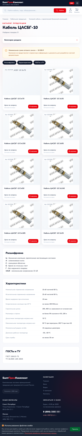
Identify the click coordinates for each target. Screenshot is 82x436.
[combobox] (28, 10)
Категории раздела (41, 40)
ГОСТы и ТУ (39, 63)
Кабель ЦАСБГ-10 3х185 (14, 233)
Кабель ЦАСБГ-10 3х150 (14, 143)
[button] (8, 409)
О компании (47, 391)
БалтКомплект (15, 378)
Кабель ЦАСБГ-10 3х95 (54, 143)
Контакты (46, 394)
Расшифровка (9, 63)
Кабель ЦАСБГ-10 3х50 (14, 188)
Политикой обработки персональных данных (41, 433)
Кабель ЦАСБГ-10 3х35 (54, 98)
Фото (45, 384)
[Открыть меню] (77, 3)
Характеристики (25, 63)
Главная (46, 381)
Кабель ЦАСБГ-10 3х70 (14, 98)
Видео (45, 387)
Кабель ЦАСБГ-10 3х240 (54, 188)
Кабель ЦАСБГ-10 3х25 (54, 233)
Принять (75, 429)
